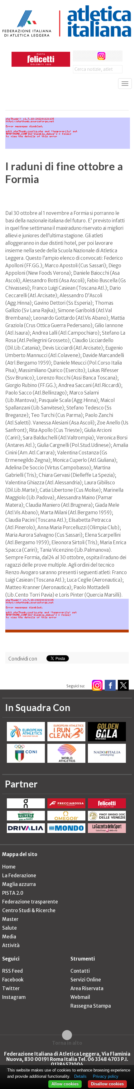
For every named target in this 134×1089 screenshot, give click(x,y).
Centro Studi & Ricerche (28, 910)
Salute (9, 928)
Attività (11, 945)
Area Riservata (86, 988)
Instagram (14, 997)
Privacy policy (105, 1076)
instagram (101, 56)
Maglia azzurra (19, 884)
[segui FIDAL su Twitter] (123, 685)
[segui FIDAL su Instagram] (97, 685)
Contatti (80, 971)
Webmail (80, 997)
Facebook (12, 980)
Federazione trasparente (30, 902)
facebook (78, 56)
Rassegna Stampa (90, 1006)
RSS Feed (12, 971)
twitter (90, 56)
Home (9, 867)
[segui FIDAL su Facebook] (110, 685)
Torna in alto (67, 1043)
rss (113, 56)
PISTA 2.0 (12, 893)
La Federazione (19, 875)
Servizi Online (85, 980)
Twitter (11, 988)
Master (10, 919)
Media (9, 937)
